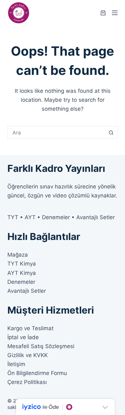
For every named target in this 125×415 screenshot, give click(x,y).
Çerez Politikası (27, 382)
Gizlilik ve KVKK (27, 355)
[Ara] (111, 132)
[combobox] (56, 132)
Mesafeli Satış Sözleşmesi (40, 346)
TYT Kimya (21, 263)
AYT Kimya (21, 273)
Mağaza (17, 254)
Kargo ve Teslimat (30, 328)
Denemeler (21, 282)
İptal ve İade (23, 337)
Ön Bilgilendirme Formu (37, 373)
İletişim (16, 364)
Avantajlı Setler (26, 291)
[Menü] (115, 13)
